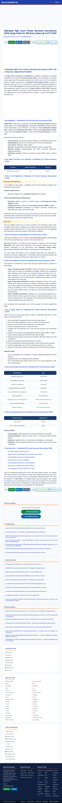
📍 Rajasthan (34, 708)
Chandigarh (55, 772)
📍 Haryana (34, 690)
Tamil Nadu (40, 793)
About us (23, 801)
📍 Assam (7, 683)
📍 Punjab (7, 708)
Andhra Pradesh (48, 770)
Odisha (46, 788)
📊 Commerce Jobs (9, 756)
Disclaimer (45, 801)
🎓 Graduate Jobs (9, 736)
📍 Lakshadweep (35, 719)
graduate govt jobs (30, 213)
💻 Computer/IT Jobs (10, 754)
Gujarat (46, 777)
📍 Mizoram (7, 704)
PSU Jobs (30, 777)
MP (45, 784)
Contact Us (38, 801)
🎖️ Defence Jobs (9, 662)
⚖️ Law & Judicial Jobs (10, 759)
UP (38, 795)
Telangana (47, 793)
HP (38, 779)
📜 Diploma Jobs (9, 746)
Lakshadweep (41, 784)
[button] (51, 2)
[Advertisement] (30, 17)
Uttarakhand (48, 795)
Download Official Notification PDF (18, 451)
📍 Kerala (7, 697)
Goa (39, 777)
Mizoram (55, 786)
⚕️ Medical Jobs (9, 749)
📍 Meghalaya (35, 701)
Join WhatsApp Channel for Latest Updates (21, 463)
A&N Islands (40, 770)
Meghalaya (47, 786)
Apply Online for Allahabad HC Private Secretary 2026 (25, 454)
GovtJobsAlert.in (9, 481)
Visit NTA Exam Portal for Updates (18, 460)
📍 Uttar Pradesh (8, 715)
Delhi (46, 775)
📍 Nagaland (34, 704)
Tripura (54, 793)
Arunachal (55, 770)
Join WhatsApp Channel (43, 489)
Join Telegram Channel (55, 489)
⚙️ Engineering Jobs (10, 741)
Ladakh (54, 782)
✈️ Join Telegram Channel (31, 516)
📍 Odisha (7, 706)
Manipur (40, 786)
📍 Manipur (7, 701)
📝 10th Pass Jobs (9, 731)
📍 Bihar (33, 683)
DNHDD (54, 775)
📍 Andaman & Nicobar (37, 717)
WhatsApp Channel (42, 42)
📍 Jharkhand (8, 694)
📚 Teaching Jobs (9, 667)
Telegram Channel (53, 42)
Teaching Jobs (24, 777)
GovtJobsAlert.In (9, 2)
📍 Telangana (7, 713)
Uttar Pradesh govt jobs (38, 80)
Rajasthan (47, 791)
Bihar (46, 772)
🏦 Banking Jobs (9, 660)
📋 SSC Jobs (8, 655)
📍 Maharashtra (35, 699)
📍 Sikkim (7, 710)
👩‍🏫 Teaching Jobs (9, 751)
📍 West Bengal (8, 717)
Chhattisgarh (41, 775)
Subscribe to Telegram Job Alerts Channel (21, 465)
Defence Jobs (24, 775)
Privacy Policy (30, 801)
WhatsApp (12, 42)
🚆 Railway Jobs (8, 657)
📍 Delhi (6, 688)
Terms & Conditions (54, 801)
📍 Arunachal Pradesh (36, 681)
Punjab (39, 791)
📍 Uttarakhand (35, 715)
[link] (26, 42)
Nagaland (40, 788)
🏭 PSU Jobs (8, 670)
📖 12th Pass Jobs (9, 734)
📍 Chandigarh (8, 685)
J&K (46, 779)
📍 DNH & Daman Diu (9, 719)
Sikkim (54, 791)
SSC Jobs (30, 770)
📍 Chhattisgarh (35, 685)
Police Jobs (30, 775)
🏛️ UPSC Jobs (8, 652)
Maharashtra (56, 784)
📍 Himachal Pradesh (9, 692)
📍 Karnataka (34, 694)
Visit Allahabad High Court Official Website (21, 457)
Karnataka (40, 782)
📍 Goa (33, 688)
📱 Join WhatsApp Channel (31, 511)
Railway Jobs (24, 772)
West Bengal (56, 795)
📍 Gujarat (7, 690)
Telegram (20, 42)
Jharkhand (55, 779)
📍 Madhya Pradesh (9, 699)
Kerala (46, 782)
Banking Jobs (31, 772)
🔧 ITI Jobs (7, 744)
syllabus (40, 273)
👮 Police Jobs (8, 665)
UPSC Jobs (23, 770)
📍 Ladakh (34, 697)
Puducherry (55, 788)
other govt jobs (30, 481)
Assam (39, 772)
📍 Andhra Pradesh (9, 681)
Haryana (55, 777)
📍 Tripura (34, 713)
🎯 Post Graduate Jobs (10, 739)
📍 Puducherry (35, 706)
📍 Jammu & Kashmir (36, 692)
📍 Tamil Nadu (35, 710)
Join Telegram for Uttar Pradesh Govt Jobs (21, 468)
